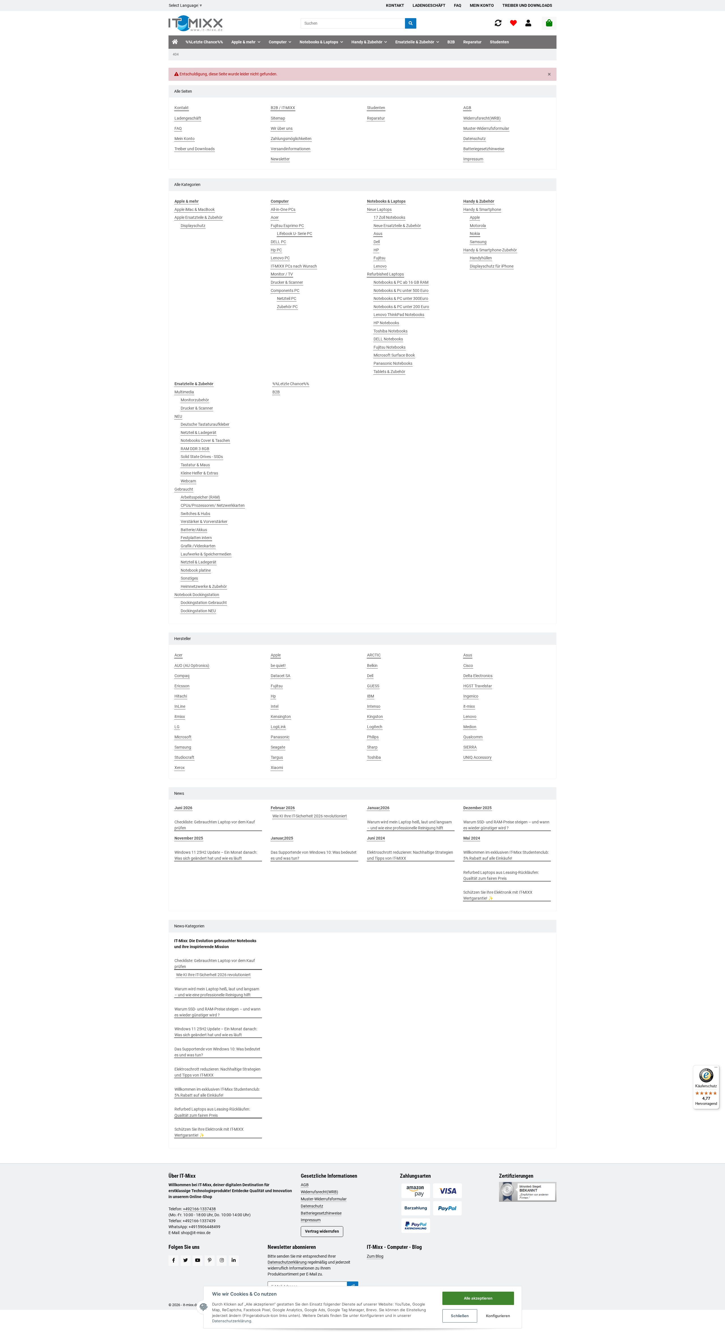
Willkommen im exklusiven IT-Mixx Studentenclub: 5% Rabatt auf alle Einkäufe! (506, 855)
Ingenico (470, 696)
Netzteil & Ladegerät (198, 432)
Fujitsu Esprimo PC (287, 225)
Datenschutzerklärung (287, 1262)
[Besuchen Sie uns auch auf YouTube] (197, 1260)
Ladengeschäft (429, 5)
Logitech (374, 726)
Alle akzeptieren (478, 1298)
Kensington (281, 716)
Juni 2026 (183, 808)
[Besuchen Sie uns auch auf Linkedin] (234, 1260)
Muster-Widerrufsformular (324, 1199)
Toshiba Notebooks (391, 331)
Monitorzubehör (195, 400)
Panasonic (280, 737)
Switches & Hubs (195, 513)
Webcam (188, 481)
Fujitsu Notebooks (390, 347)
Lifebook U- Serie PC (294, 233)
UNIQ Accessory (477, 757)
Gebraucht (183, 489)
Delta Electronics (477, 675)
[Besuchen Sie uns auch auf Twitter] (186, 1260)
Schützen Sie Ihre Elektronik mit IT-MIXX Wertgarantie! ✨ (497, 895)
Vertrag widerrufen (322, 1231)
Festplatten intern (196, 537)
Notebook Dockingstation (196, 594)
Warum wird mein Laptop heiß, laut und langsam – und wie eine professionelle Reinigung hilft (409, 825)
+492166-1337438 (199, 1209)
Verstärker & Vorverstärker (204, 521)
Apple (475, 217)
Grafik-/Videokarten (198, 546)
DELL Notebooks (388, 339)
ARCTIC (374, 655)
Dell (377, 242)
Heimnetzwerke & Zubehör (204, 586)
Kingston (375, 716)
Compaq (181, 675)
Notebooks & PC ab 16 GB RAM (401, 282)
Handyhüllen (481, 258)
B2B (276, 392)
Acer (275, 217)
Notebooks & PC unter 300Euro (401, 298)
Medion (469, 726)
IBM (370, 696)
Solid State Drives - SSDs (202, 456)
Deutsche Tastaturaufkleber (205, 424)
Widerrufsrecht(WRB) (319, 1192)
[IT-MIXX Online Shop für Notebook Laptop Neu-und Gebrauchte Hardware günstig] (195, 23)
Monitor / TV (282, 274)
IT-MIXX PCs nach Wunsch (294, 266)
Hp (273, 696)
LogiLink (278, 726)
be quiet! (278, 665)
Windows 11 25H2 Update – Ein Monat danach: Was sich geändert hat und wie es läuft (215, 855)
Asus (378, 233)
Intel (274, 706)
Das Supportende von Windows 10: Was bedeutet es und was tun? (314, 855)
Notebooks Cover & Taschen (205, 440)
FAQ (457, 5)
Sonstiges (189, 578)
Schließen (460, 1315)
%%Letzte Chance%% (290, 384)
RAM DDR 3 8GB (195, 448)
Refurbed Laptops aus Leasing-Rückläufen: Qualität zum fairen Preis (501, 875)
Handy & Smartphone (482, 209)
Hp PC (276, 250)
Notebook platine (196, 570)
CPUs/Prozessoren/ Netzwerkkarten (213, 505)
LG (177, 726)
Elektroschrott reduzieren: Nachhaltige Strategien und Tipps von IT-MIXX (410, 855)
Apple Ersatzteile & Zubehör (198, 217)
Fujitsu (379, 258)
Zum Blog (375, 1256)
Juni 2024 (376, 838)
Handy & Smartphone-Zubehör (490, 250)
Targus (277, 757)
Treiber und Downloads (527, 5)
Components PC (285, 290)
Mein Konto (482, 5)
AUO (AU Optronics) (191, 665)
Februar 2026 (283, 808)
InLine (179, 706)
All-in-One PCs (283, 209)
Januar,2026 (378, 808)
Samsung (478, 242)
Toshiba (374, 757)
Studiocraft (184, 757)
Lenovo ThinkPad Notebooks (399, 314)
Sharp (372, 747)
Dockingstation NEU (198, 611)
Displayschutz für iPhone (491, 266)
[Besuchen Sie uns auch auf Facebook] (173, 1260)
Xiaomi (277, 767)
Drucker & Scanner (287, 282)
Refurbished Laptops (385, 274)
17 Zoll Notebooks (389, 217)
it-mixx (469, 706)
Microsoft (182, 737)
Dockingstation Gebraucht (204, 602)
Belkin (372, 665)
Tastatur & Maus (195, 465)
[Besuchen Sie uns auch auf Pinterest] (210, 1260)
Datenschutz (312, 1206)
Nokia (475, 233)
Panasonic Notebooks (393, 363)
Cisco (468, 665)
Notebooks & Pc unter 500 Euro (401, 290)
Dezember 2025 (477, 808)
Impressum (311, 1220)
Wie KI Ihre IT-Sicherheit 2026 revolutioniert (309, 816)
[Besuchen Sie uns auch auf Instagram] (222, 1260)
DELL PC (278, 242)
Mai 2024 (471, 838)
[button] (528, 23)
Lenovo (380, 266)
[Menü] (716, 1068)
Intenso (373, 706)
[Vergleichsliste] (498, 23)
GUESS (373, 686)
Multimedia (184, 392)
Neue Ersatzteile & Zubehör (397, 225)
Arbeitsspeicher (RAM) (200, 497)
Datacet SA (280, 675)
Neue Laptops (379, 209)
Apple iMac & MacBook (194, 209)
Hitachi (180, 696)
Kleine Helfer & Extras (199, 473)
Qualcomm (473, 737)
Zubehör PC (287, 306)
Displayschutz (193, 225)
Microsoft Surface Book (394, 355)
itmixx (179, 716)
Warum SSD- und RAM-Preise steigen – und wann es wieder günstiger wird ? (506, 825)
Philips (373, 737)
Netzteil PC (286, 298)
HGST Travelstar (477, 686)
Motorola (478, 225)
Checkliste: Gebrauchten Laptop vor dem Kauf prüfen (214, 825)
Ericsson (181, 686)
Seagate (278, 747)
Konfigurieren (498, 1315)
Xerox (179, 767)
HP (376, 250)
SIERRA (470, 747)
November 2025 (188, 838)
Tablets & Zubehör (389, 371)
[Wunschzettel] (513, 23)
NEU (178, 416)
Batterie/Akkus (194, 529)
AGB (305, 1185)
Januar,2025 (282, 838)
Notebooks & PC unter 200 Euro (401, 306)
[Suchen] (410, 23)
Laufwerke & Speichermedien (206, 554)
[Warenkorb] (549, 23)
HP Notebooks (386, 323)
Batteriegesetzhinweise (321, 1213)
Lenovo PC (280, 258)
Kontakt (395, 5)
